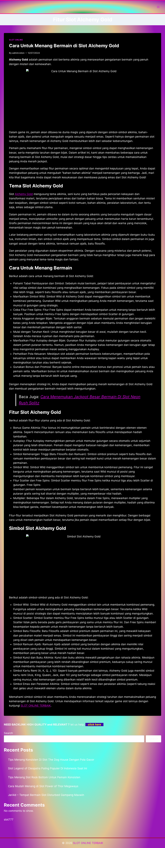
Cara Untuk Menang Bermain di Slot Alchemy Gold (64, 45)
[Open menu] (158, 6)
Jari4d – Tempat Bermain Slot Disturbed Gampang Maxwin (46, 795)
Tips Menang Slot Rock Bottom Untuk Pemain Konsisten (44, 777)
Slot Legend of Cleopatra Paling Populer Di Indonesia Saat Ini (47, 768)
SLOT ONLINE (16, 40)
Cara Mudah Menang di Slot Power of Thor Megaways (43, 786)
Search (8, 733)
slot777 (8, 819)
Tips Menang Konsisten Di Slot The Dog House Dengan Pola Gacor (51, 759)
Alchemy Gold (24, 194)
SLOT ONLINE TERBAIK (36, 705)
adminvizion (18, 53)
